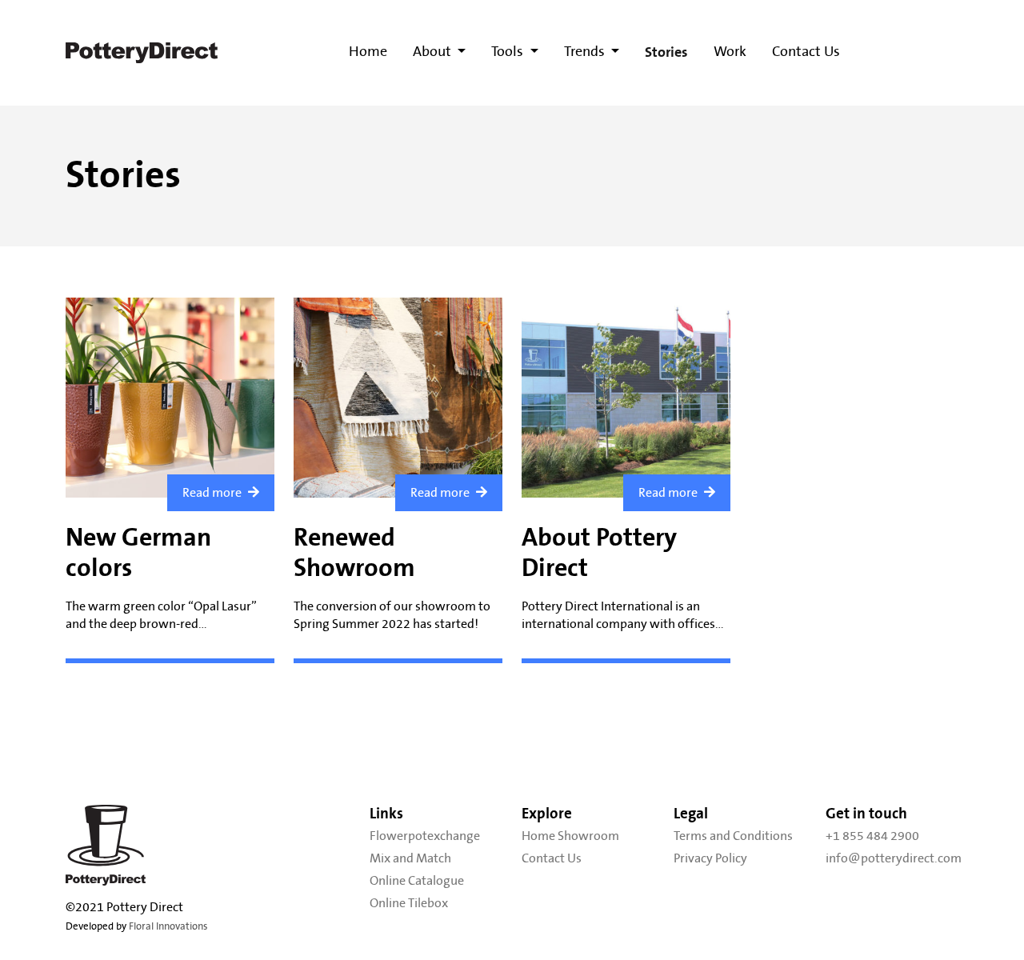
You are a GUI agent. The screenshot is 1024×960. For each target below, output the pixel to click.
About (433, 52)
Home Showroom (570, 836)
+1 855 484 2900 (872, 836)
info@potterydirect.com (892, 858)
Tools (508, 52)
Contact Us (806, 52)
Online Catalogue (417, 881)
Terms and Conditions (733, 836)
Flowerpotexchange (425, 836)
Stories (666, 52)
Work (730, 52)
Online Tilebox (409, 903)
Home (368, 52)
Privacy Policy (710, 858)
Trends (586, 52)
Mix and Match (410, 858)
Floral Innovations (168, 927)
